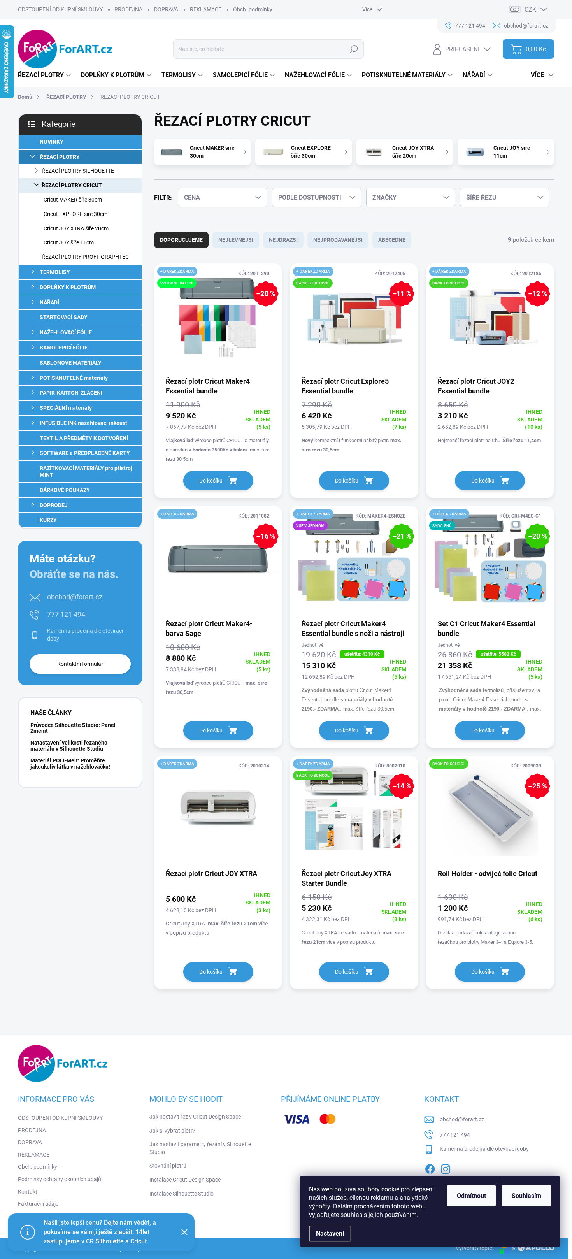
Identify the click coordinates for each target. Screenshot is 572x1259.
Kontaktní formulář (80, 664)
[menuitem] (45, 75)
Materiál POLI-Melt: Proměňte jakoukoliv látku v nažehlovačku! (70, 763)
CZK (530, 9)
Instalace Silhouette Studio (181, 1194)
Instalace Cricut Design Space (185, 1179)
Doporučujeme (181, 240)
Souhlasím (526, 1195)
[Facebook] (430, 1167)
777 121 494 (66, 614)
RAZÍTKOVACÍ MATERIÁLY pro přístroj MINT (86, 471)
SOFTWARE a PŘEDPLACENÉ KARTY (85, 453)
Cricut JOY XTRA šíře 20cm (76, 228)
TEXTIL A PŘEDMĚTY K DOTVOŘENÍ (84, 438)
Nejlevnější (235, 240)
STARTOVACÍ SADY (64, 317)
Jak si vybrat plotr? (172, 1130)
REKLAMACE (205, 9)
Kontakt (27, 1192)
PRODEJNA (128, 9)
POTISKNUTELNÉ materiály (74, 378)
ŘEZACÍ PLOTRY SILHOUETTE (78, 171)
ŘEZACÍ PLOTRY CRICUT (72, 185)
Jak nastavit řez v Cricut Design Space (195, 1116)
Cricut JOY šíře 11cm (69, 242)
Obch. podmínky (252, 9)
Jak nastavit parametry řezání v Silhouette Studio (200, 1148)
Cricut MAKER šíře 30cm (73, 200)
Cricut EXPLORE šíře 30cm (75, 214)
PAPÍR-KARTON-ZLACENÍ (71, 393)
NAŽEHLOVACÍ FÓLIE (66, 332)
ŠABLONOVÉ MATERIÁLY (71, 363)
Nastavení (330, 1233)
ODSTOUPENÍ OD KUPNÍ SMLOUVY (60, 9)
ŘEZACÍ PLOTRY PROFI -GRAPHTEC (85, 257)
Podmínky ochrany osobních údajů (59, 1179)
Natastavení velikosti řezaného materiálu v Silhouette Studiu (68, 745)
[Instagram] (445, 1167)
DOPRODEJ (54, 505)
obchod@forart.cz (74, 597)
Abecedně (391, 240)
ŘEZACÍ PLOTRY (60, 157)
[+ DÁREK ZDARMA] (218, 811)
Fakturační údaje (38, 1204)
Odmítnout (471, 1195)
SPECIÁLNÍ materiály (66, 408)
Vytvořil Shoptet (475, 1248)
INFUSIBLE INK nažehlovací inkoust (83, 423)
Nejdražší (283, 240)
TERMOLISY (55, 272)
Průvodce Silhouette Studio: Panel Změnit (73, 728)
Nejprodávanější (338, 240)
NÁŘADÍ (49, 302)
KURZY (48, 520)
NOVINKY (51, 142)
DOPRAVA (166, 9)
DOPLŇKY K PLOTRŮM (68, 287)
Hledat (354, 49)
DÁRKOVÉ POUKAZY (65, 490)
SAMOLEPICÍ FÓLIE (64, 347)
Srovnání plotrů (167, 1165)
